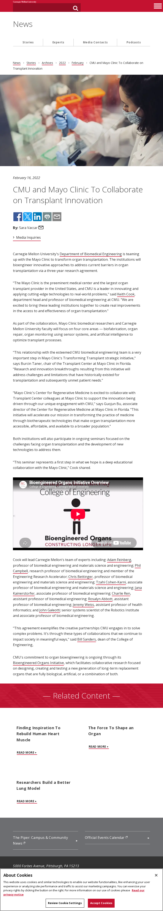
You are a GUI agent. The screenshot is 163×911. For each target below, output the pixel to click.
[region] (81, 889)
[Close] (156, 875)
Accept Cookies (101, 903)
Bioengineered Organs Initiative (38, 662)
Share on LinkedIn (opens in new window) (37, 216)
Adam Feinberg (119, 559)
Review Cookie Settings (65, 903)
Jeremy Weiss (83, 604)
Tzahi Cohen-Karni (111, 582)
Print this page (47, 216)
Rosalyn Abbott (100, 599)
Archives (47, 63)
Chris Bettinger (80, 576)
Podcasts (133, 42)
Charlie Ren (121, 593)
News (23, 24)
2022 (62, 63)
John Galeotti (49, 610)
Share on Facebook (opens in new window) (17, 216)
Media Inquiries (28, 237)
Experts (58, 42)
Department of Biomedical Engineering (91, 254)
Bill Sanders (86, 639)
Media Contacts (95, 42)
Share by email (56, 216)
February (78, 63)
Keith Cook (126, 294)
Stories (28, 42)
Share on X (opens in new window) (27, 216)
